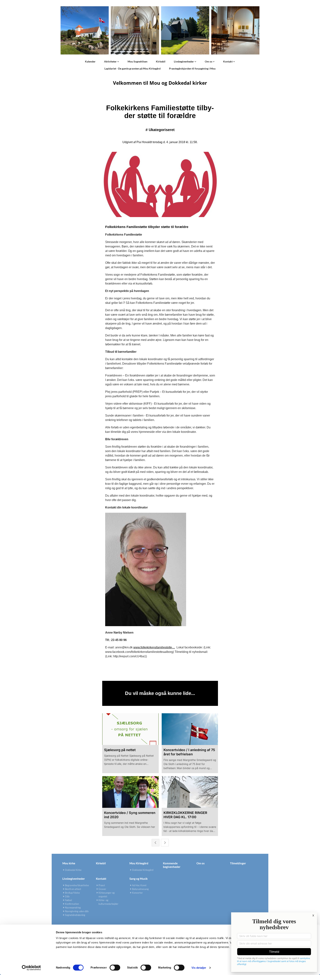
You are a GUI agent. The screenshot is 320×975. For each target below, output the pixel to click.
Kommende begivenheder (171, 865)
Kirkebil (160, 61)
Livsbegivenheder (184, 61)
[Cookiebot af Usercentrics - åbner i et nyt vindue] (31, 968)
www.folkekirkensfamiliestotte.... (154, 647)
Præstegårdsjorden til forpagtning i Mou (192, 68)
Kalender (90, 61)
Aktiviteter (110, 61)
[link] (111, 61)
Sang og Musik (138, 878)
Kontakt (228, 61)
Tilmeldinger (238, 863)
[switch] (115, 968)
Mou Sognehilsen (137, 61)
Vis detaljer (198, 967)
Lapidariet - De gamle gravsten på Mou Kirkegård (132, 68)
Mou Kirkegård (138, 863)
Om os (209, 61)
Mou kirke (68, 863)
